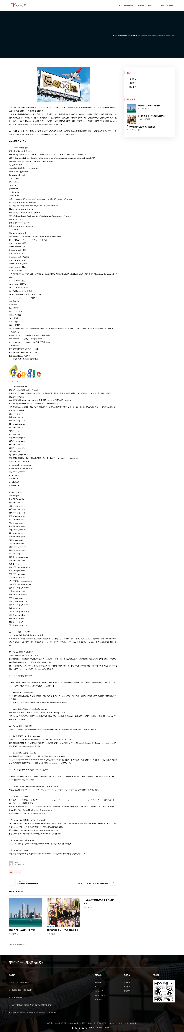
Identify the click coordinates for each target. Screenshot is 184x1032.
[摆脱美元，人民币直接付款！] (131, 108)
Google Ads (99, 987)
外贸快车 (98, 982)
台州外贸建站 (21, 1012)
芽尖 (16, 862)
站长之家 (53, 1012)
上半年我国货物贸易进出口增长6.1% (142, 127)
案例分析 (127, 987)
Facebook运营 (100, 995)
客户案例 (132, 87)
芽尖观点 (127, 991)
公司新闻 (132, 79)
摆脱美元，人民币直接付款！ (150, 105)
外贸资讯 (17, 872)
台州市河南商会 (39, 1012)
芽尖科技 (30, 1012)
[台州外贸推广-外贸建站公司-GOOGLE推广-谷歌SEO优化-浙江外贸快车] (18, 5)
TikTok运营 (99, 991)
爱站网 (47, 1012)
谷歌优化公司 (19, 131)
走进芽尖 (127, 982)
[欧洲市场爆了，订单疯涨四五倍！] (131, 119)
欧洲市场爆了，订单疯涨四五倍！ (152, 116)
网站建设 (98, 999)
